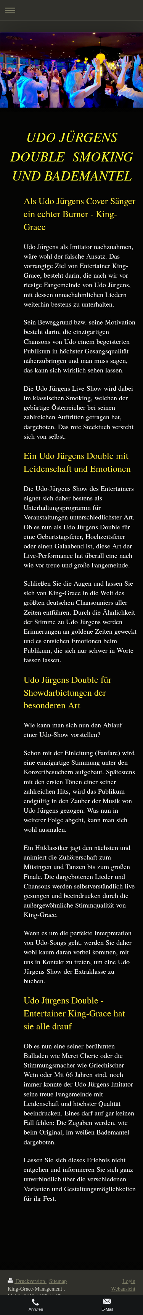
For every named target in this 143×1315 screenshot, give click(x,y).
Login (128, 1281)
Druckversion (30, 1281)
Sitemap (58, 1281)
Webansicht (123, 1288)
